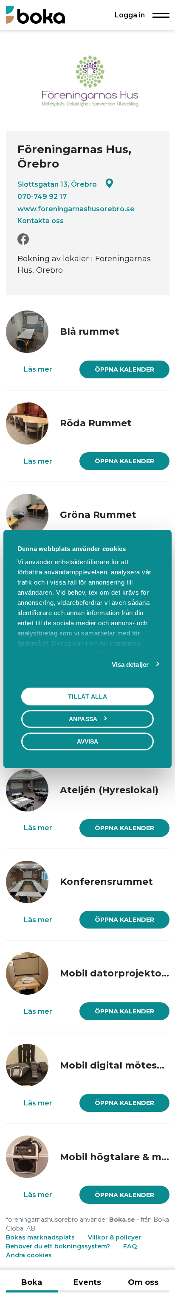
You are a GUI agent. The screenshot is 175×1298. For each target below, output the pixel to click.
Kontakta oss (40, 220)
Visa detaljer (130, 664)
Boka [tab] (31, 1282)
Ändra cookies (29, 1255)
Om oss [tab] (143, 1282)
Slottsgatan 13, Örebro (57, 184)
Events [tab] (87, 1282)
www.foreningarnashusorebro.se (76, 208)
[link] (124, 369)
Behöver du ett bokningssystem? (58, 1246)
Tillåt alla (87, 696)
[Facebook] (23, 239)
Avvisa (88, 741)
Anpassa (83, 719)
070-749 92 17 (42, 196)
